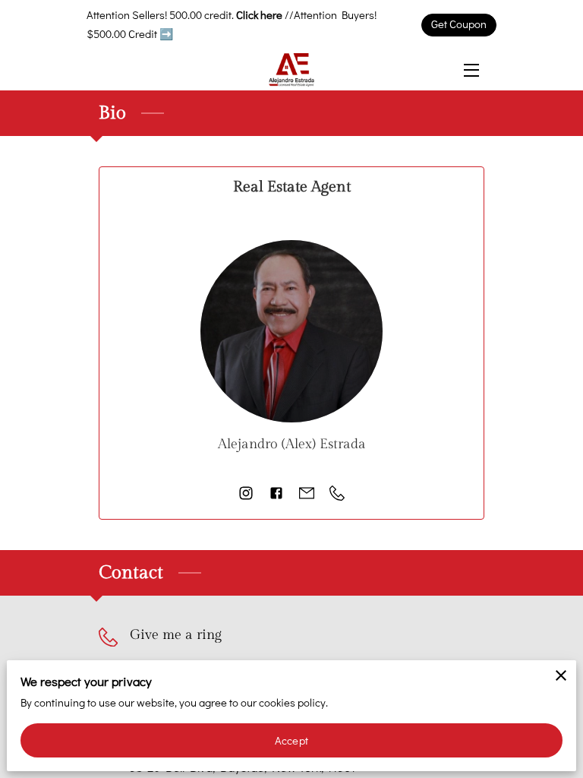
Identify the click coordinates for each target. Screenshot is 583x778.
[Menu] (470, 70)
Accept (291, 740)
